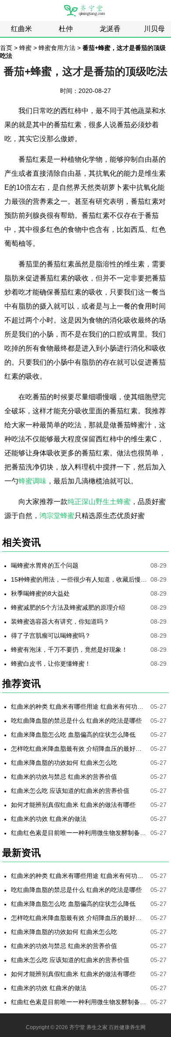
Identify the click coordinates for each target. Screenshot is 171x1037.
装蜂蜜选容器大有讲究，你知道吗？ (60, 621)
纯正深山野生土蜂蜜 (99, 501)
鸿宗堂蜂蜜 (57, 515)
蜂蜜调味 (32, 481)
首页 (6, 47)
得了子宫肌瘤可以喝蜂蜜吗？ (51, 635)
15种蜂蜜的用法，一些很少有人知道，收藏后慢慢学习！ (79, 579)
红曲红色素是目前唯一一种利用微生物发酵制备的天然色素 (79, 832)
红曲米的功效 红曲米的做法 (48, 818)
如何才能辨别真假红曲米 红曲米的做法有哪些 (73, 804)
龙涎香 (110, 28)
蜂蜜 (25, 47)
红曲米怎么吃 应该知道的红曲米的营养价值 (70, 790)
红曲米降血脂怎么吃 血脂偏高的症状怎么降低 (73, 734)
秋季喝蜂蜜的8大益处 (40, 593)
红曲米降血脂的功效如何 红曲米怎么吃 (64, 762)
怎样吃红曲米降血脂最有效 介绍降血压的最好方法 (79, 748)
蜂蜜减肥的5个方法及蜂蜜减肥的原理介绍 (68, 607)
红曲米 (21, 28)
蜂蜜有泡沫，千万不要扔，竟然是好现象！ (69, 649)
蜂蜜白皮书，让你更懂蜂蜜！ (51, 663)
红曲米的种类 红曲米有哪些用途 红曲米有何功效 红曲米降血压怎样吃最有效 (79, 706)
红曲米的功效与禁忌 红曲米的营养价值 (64, 776)
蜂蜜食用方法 (57, 47)
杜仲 (66, 28)
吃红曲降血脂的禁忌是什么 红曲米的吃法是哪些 (76, 720)
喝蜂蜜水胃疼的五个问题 (44, 565)
